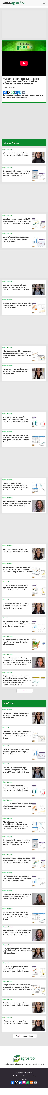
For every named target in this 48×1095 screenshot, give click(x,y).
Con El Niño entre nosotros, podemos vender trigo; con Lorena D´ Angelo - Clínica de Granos (16, 239)
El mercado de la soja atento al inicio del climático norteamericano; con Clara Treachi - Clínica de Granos (17, 896)
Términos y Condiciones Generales (24, 1076)
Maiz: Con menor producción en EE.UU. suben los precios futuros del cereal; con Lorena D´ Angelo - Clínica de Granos (17, 221)
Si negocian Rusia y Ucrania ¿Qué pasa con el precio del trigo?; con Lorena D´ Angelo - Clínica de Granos (16, 173)
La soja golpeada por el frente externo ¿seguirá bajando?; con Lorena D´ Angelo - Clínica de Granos (17, 951)
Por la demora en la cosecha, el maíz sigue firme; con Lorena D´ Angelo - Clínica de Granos (16, 642)
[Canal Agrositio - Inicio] (13, 3)
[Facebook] (12, 1082)
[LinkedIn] (20, 1082)
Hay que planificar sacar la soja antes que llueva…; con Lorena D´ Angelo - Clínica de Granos (16, 371)
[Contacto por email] (35, 1082)
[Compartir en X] (8, 92)
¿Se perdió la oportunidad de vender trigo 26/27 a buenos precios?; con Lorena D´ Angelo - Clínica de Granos (16, 588)
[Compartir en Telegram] (19, 92)
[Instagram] (24, 1082)
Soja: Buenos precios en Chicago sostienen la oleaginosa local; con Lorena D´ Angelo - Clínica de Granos (16, 287)
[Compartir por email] (23, 92)
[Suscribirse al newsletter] (31, 1082)
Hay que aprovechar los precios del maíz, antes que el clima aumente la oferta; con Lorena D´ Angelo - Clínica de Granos (17, 569)
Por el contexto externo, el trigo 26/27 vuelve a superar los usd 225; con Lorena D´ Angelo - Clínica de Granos (17, 624)
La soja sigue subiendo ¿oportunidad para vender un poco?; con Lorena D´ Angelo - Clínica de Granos (16, 606)
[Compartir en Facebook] (5, 92)
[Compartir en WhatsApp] (12, 92)
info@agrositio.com (22, 1064)
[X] (16, 1082)
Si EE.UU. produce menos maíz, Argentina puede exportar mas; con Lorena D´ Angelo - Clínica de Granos (16, 419)
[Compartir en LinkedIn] (16, 92)
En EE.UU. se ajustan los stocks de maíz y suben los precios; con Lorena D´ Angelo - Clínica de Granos (17, 305)
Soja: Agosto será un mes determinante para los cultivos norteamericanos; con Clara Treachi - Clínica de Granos (17, 503)
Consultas (24, 1079)
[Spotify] (27, 1082)
